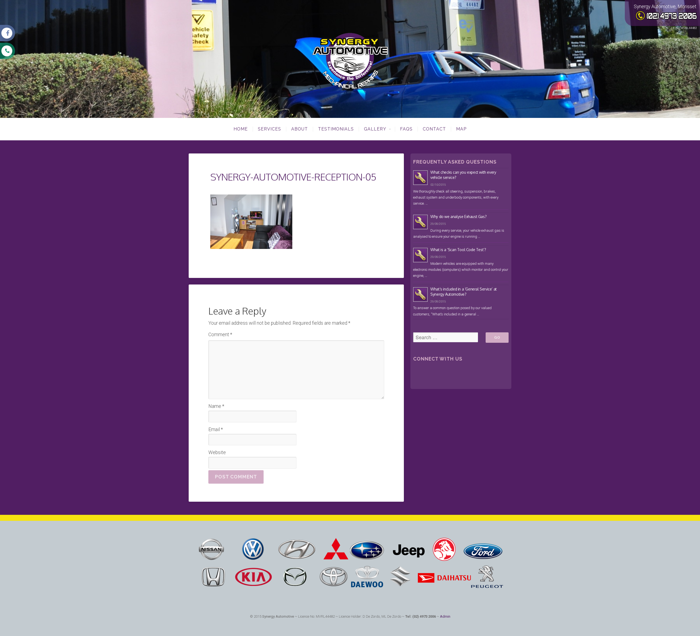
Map (461, 129)
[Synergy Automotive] (350, 55)
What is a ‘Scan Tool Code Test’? (458, 249)
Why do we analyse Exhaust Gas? (458, 216)
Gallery (375, 129)
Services (269, 129)
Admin (445, 616)
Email (215, 429)
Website (217, 452)
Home (241, 129)
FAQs (406, 129)
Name (216, 406)
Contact (434, 129)
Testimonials (336, 129)
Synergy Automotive (278, 616)
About (299, 129)
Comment (220, 334)
